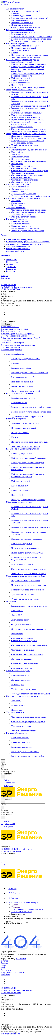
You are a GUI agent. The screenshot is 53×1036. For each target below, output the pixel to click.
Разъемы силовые (19, 34)
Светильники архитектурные (24, 168)
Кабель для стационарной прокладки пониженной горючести (27, 74)
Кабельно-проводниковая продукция (22, 60)
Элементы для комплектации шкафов (27, 231)
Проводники (17, 205)
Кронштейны (17, 152)
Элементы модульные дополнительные (28, 129)
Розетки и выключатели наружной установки (31, 39)
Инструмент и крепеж (16, 43)
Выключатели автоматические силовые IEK (30, 106)
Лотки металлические (20, 189)
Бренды (4, 963)
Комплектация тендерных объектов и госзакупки (28, 242)
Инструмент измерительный (23, 48)
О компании (11, 260)
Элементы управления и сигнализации (28, 131)
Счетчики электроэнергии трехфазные (28, 212)
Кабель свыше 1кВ (19, 80)
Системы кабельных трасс (18, 184)
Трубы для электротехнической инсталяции (30, 196)
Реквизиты (11, 269)
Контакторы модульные (21, 115)
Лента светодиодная (20, 157)
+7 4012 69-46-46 (11, 289)
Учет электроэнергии (15, 207)
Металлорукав (17, 191)
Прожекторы (17, 164)
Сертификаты (12, 262)
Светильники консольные (22, 173)
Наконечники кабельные (22, 23)
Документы (11, 267)
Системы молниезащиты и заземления (23, 198)
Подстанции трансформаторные (25, 136)
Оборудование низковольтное (19, 90)
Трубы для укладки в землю (23, 194)
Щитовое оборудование (17, 219)
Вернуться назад (8, 958)
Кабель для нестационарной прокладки (28, 64)
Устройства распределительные (25, 145)
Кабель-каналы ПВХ (20, 187)
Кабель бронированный (21, 62)
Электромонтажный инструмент (25, 57)
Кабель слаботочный (20, 83)
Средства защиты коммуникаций (25, 27)
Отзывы (9, 264)
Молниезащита (18, 203)
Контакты (5, 975)
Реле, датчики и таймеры (22, 127)
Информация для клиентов (13, 972)
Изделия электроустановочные (20, 30)
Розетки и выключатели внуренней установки (31, 36)
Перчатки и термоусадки (22, 25)
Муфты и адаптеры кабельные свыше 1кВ (29, 18)
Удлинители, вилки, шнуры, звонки (27, 41)
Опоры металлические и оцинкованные (28, 161)
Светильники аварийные (22, 166)
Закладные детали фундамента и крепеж (29, 150)
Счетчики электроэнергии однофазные (28, 210)
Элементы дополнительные (23, 217)
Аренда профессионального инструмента (24, 244)
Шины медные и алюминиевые (25, 228)
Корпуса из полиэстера (21, 226)
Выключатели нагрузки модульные (26, 113)
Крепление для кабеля (21, 16)
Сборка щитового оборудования (20, 239)
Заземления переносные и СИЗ (25, 46)
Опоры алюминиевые (20, 159)
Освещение (11, 147)
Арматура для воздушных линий (25, 11)
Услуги (4, 965)
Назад (15, 905)
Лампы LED (16, 154)
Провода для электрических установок (28, 87)
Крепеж (14, 53)
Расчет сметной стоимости (18, 249)
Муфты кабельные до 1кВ (22, 20)
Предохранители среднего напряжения (28, 138)
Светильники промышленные (24, 180)
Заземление (16, 201)
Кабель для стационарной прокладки (27, 66)
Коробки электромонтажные (23, 32)
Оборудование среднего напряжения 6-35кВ (26, 134)
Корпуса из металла (20, 221)
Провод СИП (17, 85)
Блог (3, 968)
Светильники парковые (21, 177)
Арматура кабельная (15, 9)
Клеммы (15, 13)
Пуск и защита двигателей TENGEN (27, 120)
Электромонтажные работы (18, 246)
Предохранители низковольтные (25, 117)
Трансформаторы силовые (22, 143)
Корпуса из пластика (20, 224)
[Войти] (2, 859)
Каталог (4, 961)
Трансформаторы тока (21, 214)
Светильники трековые (21, 182)
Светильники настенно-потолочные (27, 175)
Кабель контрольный (20, 78)
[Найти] (3, 776)
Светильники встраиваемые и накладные (29, 170)
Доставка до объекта (15, 251)
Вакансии (10, 271)
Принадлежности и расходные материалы (29, 55)
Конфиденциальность (10, 1034)
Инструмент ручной (20, 50)
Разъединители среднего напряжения (27, 140)
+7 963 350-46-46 (8, 284)
